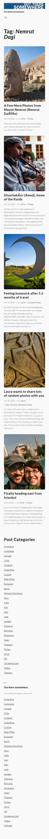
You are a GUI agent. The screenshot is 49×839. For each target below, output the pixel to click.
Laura (23, 302)
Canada (31, 302)
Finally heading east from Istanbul (23, 495)
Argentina (9, 546)
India (6, 602)
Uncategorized (11, 663)
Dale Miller (9, 579)
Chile (6, 560)
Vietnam (8, 672)
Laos (6, 616)
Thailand (8, 644)
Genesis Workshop (13, 593)
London (7, 621)
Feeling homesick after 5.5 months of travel (23, 295)
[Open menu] (5, 17)
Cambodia (9, 551)
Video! (7, 668)
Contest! (8, 565)
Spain (6, 640)
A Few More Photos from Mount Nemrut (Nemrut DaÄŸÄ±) (22, 109)
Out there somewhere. (14, 12)
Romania (22, 405)
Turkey (30, 119)
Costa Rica (9, 569)
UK (5, 658)
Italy (7, 405)
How (6, 598)
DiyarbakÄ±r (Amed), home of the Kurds (24, 197)
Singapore (9, 635)
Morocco (14, 405)
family (7, 588)
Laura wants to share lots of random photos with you (24, 393)
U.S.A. (7, 654)
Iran (6, 607)
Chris (23, 119)
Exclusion (8, 583)
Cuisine (7, 574)
